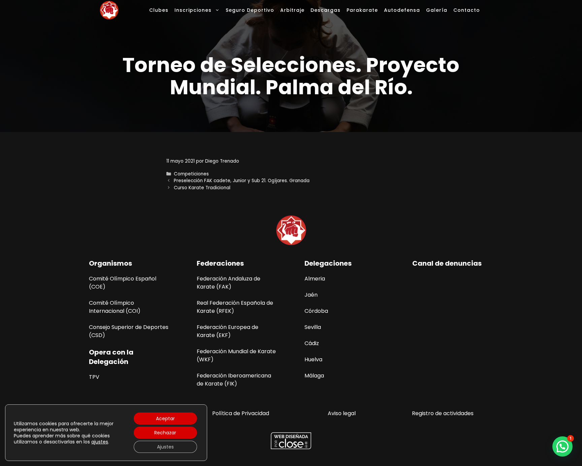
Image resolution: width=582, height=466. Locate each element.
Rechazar (165, 432)
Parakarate (362, 10)
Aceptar (165, 418)
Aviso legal (342, 413)
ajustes (99, 442)
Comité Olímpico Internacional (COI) (114, 307)
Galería (436, 10)
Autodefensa (402, 10)
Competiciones (191, 174)
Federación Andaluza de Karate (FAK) (228, 283)
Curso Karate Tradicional (202, 188)
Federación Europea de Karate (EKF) (227, 331)
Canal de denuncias (447, 263)
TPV (94, 377)
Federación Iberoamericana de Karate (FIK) (234, 380)
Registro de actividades (443, 413)
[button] (562, 446)
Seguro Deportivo (250, 10)
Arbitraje (292, 10)
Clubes (158, 10)
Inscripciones (193, 10)
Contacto (466, 10)
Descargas (326, 10)
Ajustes (165, 446)
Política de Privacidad (240, 413)
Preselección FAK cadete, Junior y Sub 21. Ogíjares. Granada (242, 180)
